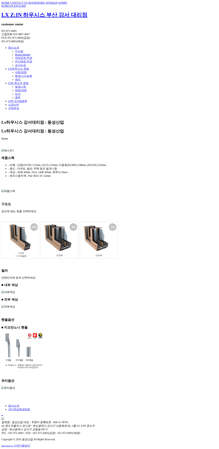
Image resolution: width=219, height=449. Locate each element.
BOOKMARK (36, 2)
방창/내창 (21, 90)
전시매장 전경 (23, 61)
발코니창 (20, 86)
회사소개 (13, 47)
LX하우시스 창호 (18, 68)
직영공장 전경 (23, 58)
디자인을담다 (15, 445)
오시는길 (20, 65)
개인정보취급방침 (19, 409)
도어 (18, 93)
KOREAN (7, 5)
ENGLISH (20, 5)
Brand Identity (23, 54)
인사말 (19, 51)
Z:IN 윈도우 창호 (18, 83)
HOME (5, 2)
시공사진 (13, 104)
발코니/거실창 (23, 75)
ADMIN (62, 2)
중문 (18, 97)
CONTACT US (19, 2)
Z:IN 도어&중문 (17, 101)
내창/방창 (21, 72)
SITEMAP (51, 2)
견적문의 (13, 108)
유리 (18, 79)
